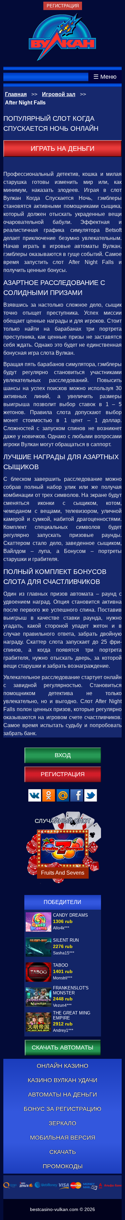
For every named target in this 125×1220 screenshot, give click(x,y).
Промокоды (63, 1166)
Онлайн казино (62, 1065)
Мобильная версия (62, 1137)
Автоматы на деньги (62, 1094)
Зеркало (62, 1123)
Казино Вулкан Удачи (62, 1080)
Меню (108, 76)
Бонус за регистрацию (62, 1109)
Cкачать (62, 1152)
